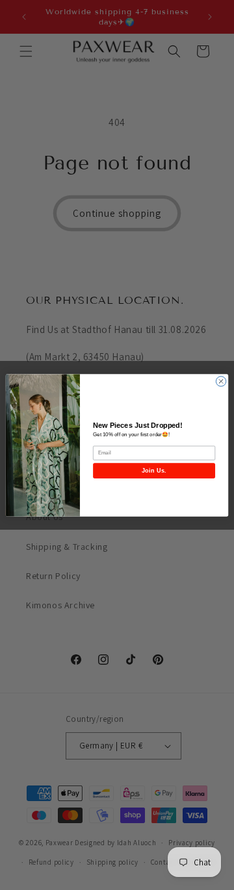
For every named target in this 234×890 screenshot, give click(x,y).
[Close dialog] (221, 381)
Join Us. (154, 470)
